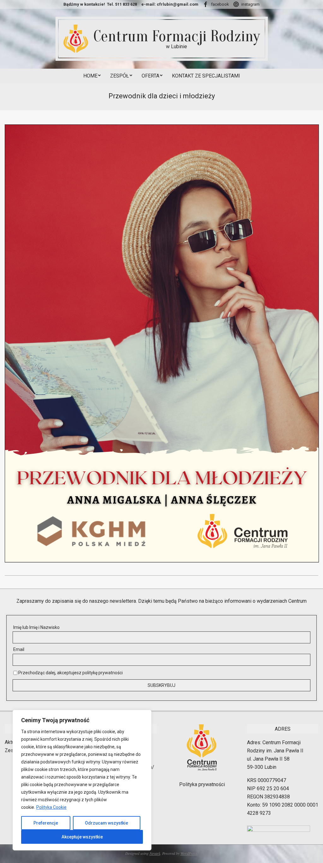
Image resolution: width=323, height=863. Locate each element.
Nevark (155, 853)
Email (18, 649)
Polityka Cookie (51, 807)
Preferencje (45, 823)
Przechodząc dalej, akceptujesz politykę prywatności (70, 672)
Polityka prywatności (202, 784)
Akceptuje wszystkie (82, 836)
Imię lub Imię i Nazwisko (36, 627)
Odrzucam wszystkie (106, 823)
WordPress (188, 853)
